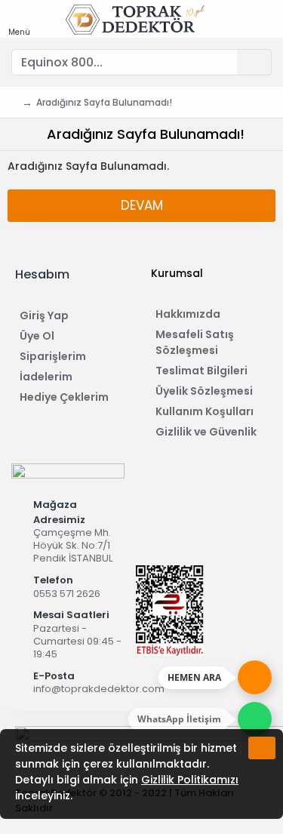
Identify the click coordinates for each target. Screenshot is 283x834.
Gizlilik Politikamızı (189, 779)
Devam (142, 205)
